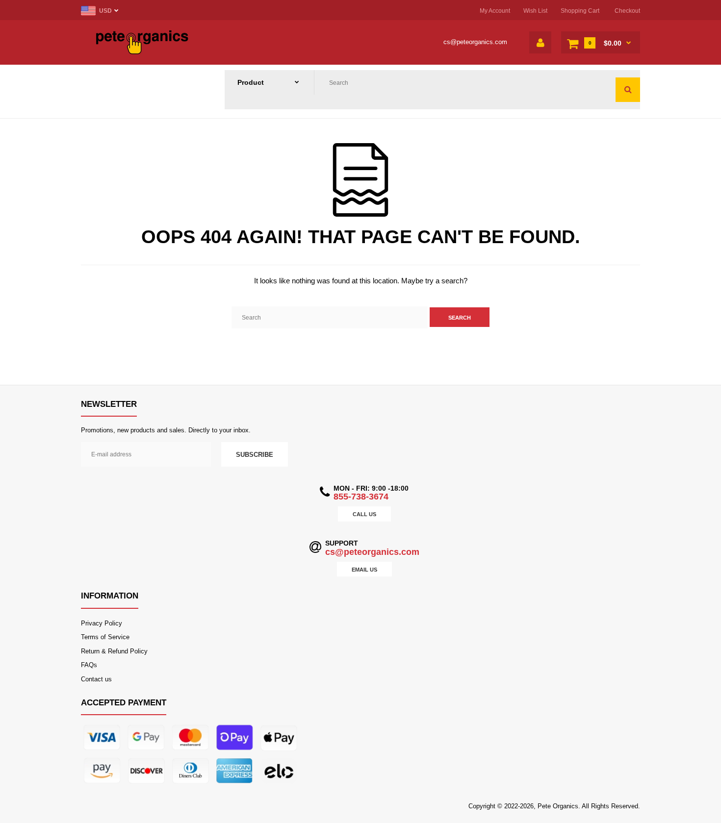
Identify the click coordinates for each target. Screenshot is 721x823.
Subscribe (254, 454)
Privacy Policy (101, 623)
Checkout (627, 10)
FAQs (89, 665)
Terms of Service (105, 637)
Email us (364, 570)
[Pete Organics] (142, 52)
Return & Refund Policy (114, 651)
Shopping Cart (580, 10)
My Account (495, 10)
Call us (364, 514)
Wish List (535, 10)
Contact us (96, 679)
